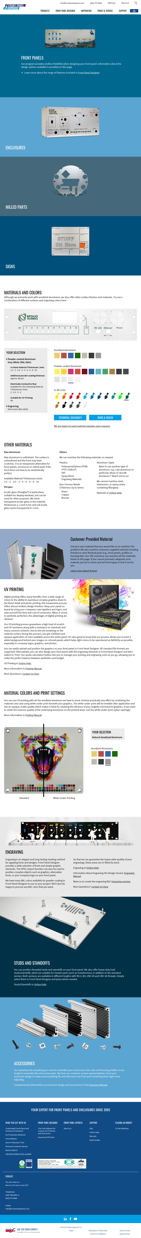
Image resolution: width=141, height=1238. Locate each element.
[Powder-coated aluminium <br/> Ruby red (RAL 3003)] (84, 371)
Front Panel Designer (89, 72)
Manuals (93, 1136)
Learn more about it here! (83, 570)
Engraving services (121, 881)
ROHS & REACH (105, 417)
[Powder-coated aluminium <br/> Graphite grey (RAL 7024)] (126, 371)
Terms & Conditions (98, 1234)
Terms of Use (125, 1230)
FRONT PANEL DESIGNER (65, 10)
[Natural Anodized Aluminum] (98, 355)
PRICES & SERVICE (105, 10)
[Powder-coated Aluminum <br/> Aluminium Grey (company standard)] (57, 379)
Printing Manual (33, 668)
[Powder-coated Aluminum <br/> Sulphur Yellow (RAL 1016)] (57, 371)
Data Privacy (125, 1234)
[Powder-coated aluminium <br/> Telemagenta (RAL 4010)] (71, 371)
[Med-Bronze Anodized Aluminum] (84, 355)
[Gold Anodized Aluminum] (57, 355)
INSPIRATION (86, 10)
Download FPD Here (46, 1137)
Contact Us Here (30, 673)
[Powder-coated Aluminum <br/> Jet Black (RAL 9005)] (119, 371)
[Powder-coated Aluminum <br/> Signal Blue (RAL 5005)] (91, 371)
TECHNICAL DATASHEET (70, 417)
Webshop (111, 3)
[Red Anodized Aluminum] (64, 355)
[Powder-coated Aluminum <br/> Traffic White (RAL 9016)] (77, 379)
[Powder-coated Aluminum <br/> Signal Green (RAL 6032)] (105, 371)
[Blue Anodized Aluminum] (71, 355)
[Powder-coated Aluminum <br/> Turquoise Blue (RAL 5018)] (98, 371)
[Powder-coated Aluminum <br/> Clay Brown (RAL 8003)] (112, 371)
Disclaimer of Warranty (98, 1230)
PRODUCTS (45, 10)
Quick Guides (95, 1140)
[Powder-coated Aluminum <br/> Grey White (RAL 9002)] (71, 379)
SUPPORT (123, 10)
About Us (125, 3)
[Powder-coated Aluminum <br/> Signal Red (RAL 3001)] (77, 371)
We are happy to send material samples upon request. (82, 426)
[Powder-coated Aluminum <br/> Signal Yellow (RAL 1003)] (64, 371)
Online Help (115, 492)
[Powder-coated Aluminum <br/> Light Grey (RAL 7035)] (64, 379)
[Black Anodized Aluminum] (91, 355)
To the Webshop (122, 1128)
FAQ (91, 1128)
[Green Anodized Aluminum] (77, 355)
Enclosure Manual (98, 1084)
